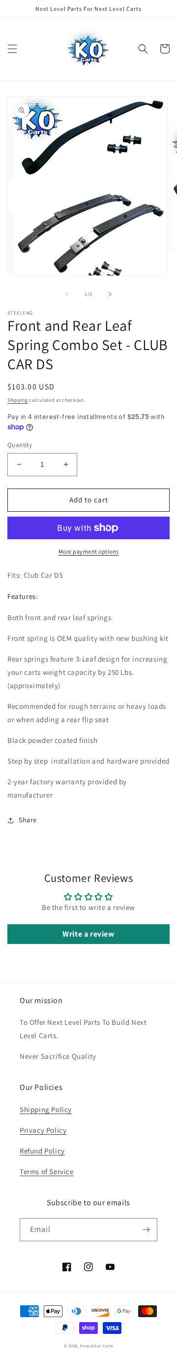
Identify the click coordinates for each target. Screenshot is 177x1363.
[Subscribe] (146, 1229)
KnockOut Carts (96, 1345)
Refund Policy (42, 1150)
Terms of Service (47, 1171)
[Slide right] (110, 294)
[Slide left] (67, 294)
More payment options (89, 551)
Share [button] (28, 819)
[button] (12, 49)
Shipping (17, 400)
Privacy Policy (43, 1130)
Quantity (19, 445)
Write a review (88, 934)
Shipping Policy (46, 1109)
